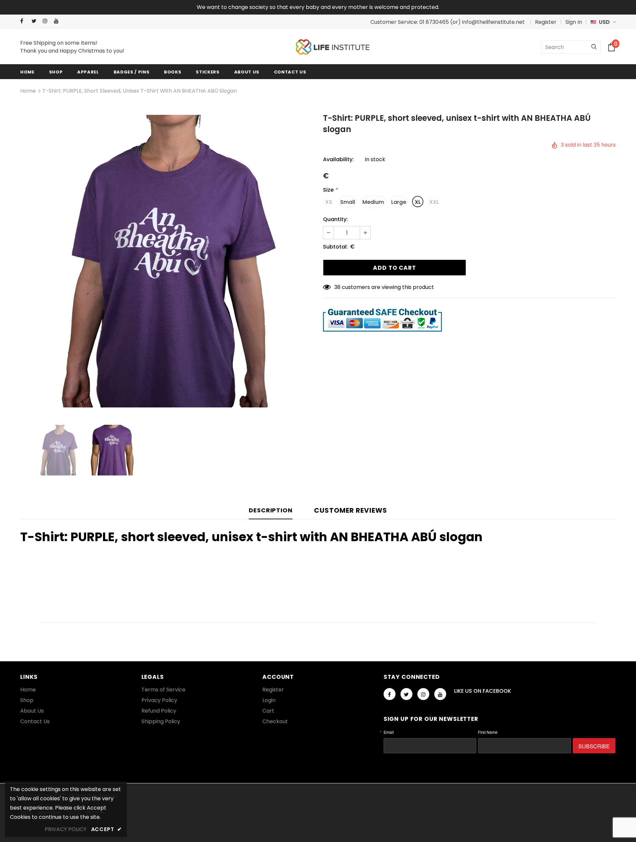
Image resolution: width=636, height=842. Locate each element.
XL (418, 202)
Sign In (573, 22)
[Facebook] (24, 21)
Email (389, 732)
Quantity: (335, 219)
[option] (166, 261)
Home (28, 91)
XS (328, 202)
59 (337, 287)
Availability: (338, 159)
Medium (373, 202)
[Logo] (332, 47)
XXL (434, 202)
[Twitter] (35, 21)
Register (545, 22)
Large (398, 202)
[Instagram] (47, 21)
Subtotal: (335, 247)
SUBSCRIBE (594, 746)
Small (347, 202)
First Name (488, 732)
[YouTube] (58, 21)
